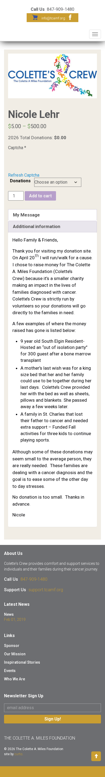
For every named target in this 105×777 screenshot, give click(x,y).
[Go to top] (96, 756)
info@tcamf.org (53, 18)
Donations (20, 180)
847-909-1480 (33, 579)
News (9, 614)
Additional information (36, 226)
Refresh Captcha (23, 175)
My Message (26, 215)
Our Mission (15, 654)
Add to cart (40, 195)
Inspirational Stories (22, 662)
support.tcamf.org (46, 589)
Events (10, 670)
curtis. (19, 754)
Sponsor (11, 645)
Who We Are (14, 679)
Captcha (17, 147)
